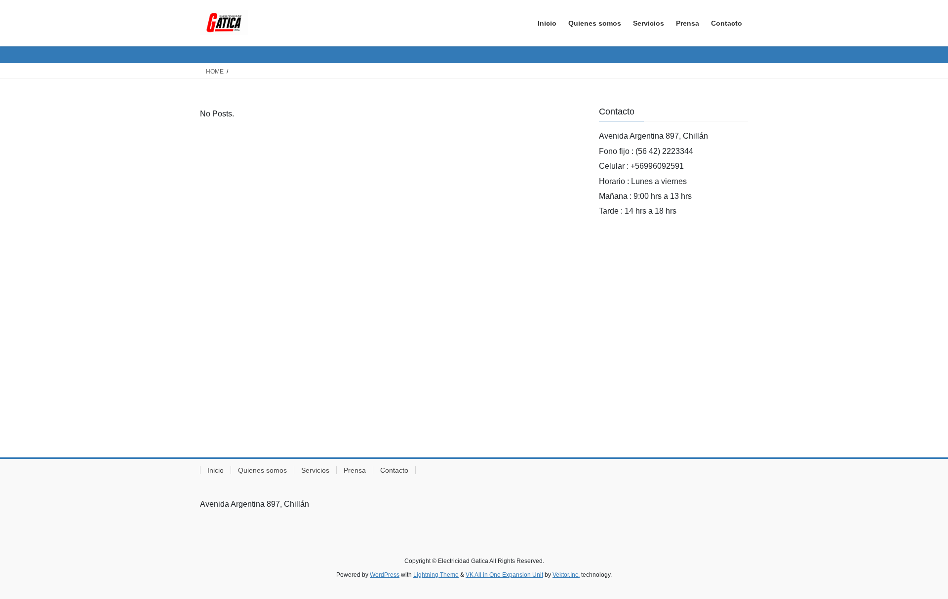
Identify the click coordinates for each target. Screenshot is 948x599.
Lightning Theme (436, 574)
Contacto (394, 470)
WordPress (384, 574)
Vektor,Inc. (566, 574)
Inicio (215, 470)
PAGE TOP (917, 572)
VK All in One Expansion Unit (504, 574)
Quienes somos (262, 470)
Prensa (355, 470)
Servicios (315, 470)
